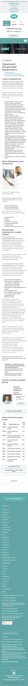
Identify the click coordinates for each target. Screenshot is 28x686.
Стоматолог (6, 552)
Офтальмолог (6, 537)
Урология (5, 514)
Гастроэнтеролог (7, 529)
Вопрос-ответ (6, 579)
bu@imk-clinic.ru (14, 11)
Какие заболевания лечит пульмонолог (13, 74)
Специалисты (6, 576)
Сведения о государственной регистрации (12, 639)
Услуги (4, 571)
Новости (5, 581)
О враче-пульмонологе (10, 72)
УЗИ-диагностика (7, 517)
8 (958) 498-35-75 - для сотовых (14, 28)
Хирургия (5, 524)
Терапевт (5, 550)
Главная (18, 49)
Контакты (5, 569)
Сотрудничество (7, 589)
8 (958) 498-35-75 (17, 499)
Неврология (6, 522)
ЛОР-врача (16, 331)
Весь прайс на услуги (14, 466)
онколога (9, 333)
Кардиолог (5, 532)
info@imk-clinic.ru (14, 8)
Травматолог (6, 555)
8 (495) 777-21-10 (10, 31)
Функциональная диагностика (9, 560)
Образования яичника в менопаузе (10, 611)
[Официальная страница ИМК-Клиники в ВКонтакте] (14, 673)
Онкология (5, 519)
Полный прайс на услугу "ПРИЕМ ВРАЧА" (14, 471)
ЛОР (4, 534)
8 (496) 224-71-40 (17, 31)
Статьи (4, 584)
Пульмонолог (6, 547)
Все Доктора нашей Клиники (14, 411)
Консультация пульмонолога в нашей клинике (15, 75)
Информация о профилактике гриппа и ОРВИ (13, 595)
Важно (4, 586)
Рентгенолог (6, 542)
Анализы (5, 509)
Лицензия (5, 636)
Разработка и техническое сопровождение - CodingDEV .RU (14, 683)
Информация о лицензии (14, 3)
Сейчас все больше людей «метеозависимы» (13, 613)
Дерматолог (6, 545)
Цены (4, 574)
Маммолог (5, 540)
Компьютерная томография (9, 557)
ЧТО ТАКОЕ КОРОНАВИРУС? (9, 598)
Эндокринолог (6, 527)
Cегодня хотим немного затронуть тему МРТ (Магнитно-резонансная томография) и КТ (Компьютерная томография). (12, 618)
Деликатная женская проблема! (10, 608)
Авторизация (13, 35)
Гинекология (6, 512)
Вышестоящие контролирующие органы (12, 641)
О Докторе (21, 403)
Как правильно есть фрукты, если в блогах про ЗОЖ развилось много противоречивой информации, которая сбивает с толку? (13, 604)
